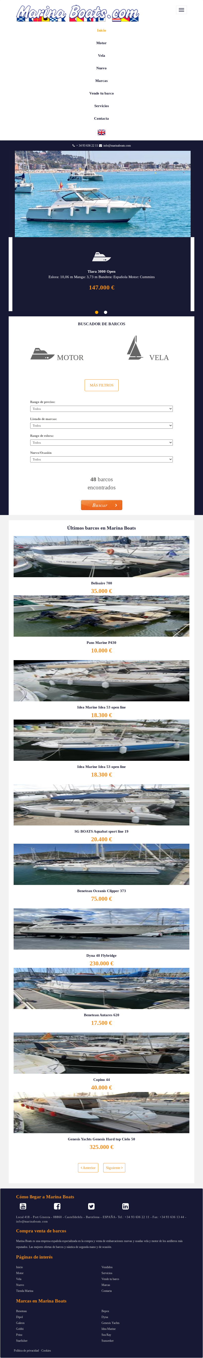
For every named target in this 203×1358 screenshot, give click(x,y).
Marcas (101, 81)
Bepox (105, 1311)
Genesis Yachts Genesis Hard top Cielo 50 (101, 1139)
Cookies (46, 1350)
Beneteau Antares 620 (101, 1015)
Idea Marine (109, 1329)
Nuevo (101, 68)
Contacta (101, 118)
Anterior (89, 1168)
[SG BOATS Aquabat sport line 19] (101, 804)
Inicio (101, 30)
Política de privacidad (26, 1350)
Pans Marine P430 (101, 643)
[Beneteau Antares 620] (101, 988)
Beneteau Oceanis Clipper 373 (101, 891)
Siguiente (113, 1168)
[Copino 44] (101, 1052)
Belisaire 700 (101, 583)
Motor (101, 43)
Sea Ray (106, 1335)
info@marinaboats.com (117, 145)
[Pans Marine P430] (101, 615)
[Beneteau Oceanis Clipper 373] (101, 863)
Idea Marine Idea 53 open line (101, 707)
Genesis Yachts (111, 1323)
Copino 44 (101, 1080)
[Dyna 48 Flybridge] (101, 928)
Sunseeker (108, 1340)
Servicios (101, 106)
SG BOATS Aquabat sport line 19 (101, 831)
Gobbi (20, 1329)
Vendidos (107, 1267)
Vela (101, 55)
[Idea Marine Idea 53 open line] (101, 680)
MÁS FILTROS (101, 385)
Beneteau (21, 1311)
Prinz (19, 1335)
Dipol (19, 1317)
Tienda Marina (24, 1291)
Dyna (105, 1317)
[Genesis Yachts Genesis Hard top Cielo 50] (101, 1112)
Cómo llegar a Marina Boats (45, 1196)
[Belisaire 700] (101, 556)
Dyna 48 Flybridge (101, 955)
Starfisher (21, 1340)
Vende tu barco (101, 93)
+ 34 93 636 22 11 (87, 145)
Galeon (20, 1323)
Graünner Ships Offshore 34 (102, 271)
